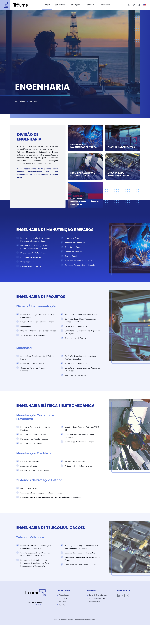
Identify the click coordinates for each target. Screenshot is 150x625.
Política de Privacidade (97, 598)
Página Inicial (64, 595)
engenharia (33, 101)
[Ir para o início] (14, 5)
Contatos (105, 5)
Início (47, 5)
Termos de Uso (94, 602)
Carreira (91, 5)
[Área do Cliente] (134, 5)
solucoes (22, 101)
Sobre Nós (63, 598)
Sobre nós (60, 5)
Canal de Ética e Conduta (98, 595)
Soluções (75, 5)
